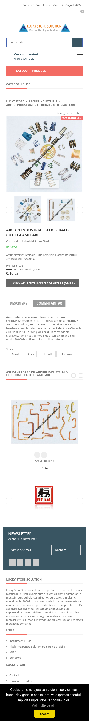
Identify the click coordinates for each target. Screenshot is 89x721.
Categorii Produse (31, 71)
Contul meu (43, 5)
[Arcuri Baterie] (44, 422)
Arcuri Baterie (44, 461)
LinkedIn (48, 354)
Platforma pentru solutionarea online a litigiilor (38, 646)
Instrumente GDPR (20, 641)
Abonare (60, 550)
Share (30, 354)
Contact (14, 675)
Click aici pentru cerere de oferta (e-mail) (43, 283)
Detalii (45, 468)
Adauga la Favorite (68, 113)
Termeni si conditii (20, 681)
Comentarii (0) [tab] (49, 303)
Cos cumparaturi (26, 56)
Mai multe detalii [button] (43, 705)
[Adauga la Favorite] (44, 455)
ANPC (12, 652)
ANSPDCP (15, 658)
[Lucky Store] (44, 25)
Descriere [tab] (18, 303)
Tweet (15, 354)
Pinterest (67, 354)
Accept (44, 714)
